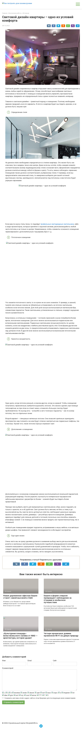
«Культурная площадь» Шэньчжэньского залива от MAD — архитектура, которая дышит (20, 635)
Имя (4, 661)
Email (30, 661)
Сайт (55, 661)
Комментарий (7, 668)
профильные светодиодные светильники (57, 224)
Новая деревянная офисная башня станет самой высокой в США (20, 596)
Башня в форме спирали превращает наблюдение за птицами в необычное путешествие (57, 599)
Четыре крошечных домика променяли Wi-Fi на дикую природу (61, 634)
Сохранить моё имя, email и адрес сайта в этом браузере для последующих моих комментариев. (40, 698)
